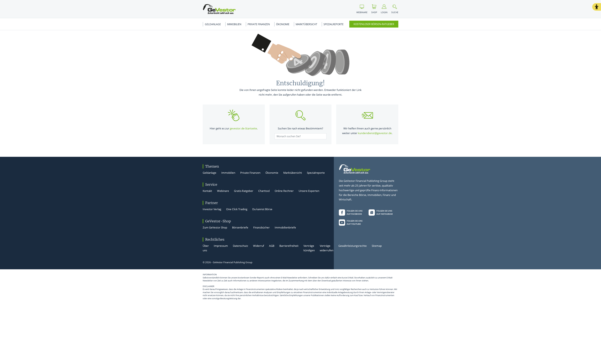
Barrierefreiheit (288, 246)
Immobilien (234, 24)
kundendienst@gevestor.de (375, 133)
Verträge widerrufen (326, 248)
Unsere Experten (309, 191)
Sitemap (377, 246)
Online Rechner (284, 191)
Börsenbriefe (240, 227)
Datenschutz (240, 246)
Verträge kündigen (309, 248)
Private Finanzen (259, 24)
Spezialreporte (334, 24)
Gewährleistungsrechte (352, 246)
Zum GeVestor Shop (215, 227)
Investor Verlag (212, 209)
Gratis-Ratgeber (243, 191)
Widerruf (258, 246)
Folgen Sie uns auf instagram (384, 212)
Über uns (206, 248)
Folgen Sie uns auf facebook (354, 212)
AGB (271, 246)
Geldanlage (213, 24)
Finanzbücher (261, 227)
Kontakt (207, 191)
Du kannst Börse (262, 209)
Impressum (221, 246)
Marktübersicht (306, 24)
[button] (596, 7)
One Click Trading (236, 209)
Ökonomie (282, 24)
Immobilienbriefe (285, 227)
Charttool (264, 191)
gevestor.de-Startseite (243, 128)
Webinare (223, 191)
